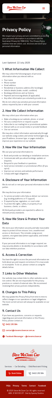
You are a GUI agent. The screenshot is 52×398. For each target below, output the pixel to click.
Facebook (42, 386)
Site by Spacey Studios (34, 393)
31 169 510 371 (18, 393)
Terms (24, 386)
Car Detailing (20, 366)
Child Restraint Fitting (37, 366)
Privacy (16, 386)
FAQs (8, 386)
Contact (32, 386)
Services (8, 366)
